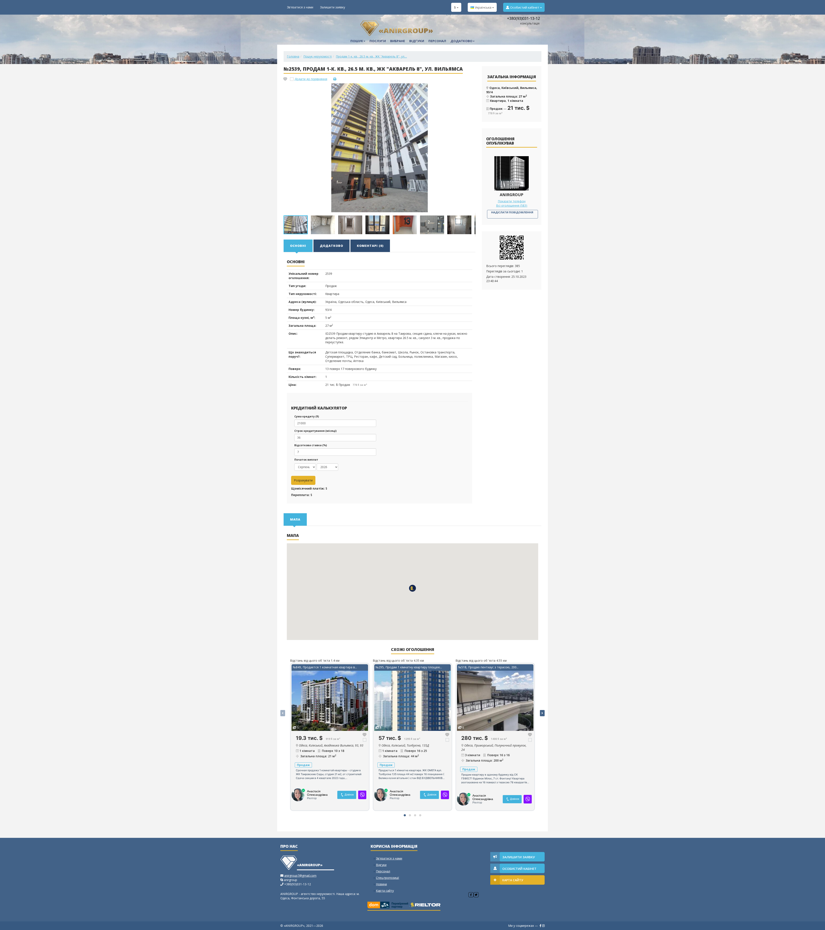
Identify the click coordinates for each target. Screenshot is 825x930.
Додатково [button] (461, 41)
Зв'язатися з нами (300, 7)
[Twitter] (476, 894)
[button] (471, 87)
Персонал (437, 41)
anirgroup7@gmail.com (300, 875)
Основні (298, 246)
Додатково (331, 246)
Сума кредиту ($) (306, 416)
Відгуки (416, 41)
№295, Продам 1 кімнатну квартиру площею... (409, 667)
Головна (293, 56)
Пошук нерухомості (317, 56)
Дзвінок (349, 794)
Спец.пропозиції (387, 878)
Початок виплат (306, 459)
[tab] (298, 246)
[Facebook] (471, 894)
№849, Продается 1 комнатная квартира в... (325, 667)
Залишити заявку (332, 7)
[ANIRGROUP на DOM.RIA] (388, 904)
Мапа (295, 519)
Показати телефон (512, 201)
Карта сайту (385, 891)
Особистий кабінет (524, 7)
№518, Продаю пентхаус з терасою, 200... (488, 667)
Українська (483, 7)
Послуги (378, 41)
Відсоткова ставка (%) (310, 445)
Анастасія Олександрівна (317, 793)
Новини (381, 884)
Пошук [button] (356, 41)
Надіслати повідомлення (512, 212)
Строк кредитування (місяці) (315, 431)
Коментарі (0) (370, 246)
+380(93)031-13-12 (523, 18)
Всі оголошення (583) (511, 205)
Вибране (397, 41)
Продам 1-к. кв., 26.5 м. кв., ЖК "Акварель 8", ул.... (371, 56)
